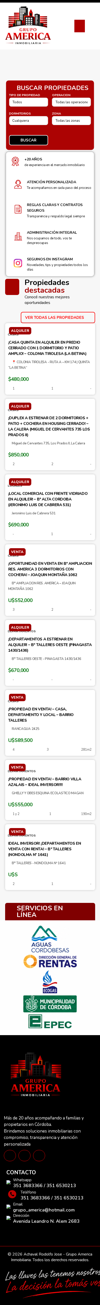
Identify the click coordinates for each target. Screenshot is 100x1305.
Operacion (61, 95)
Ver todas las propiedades (55, 317)
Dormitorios (20, 113)
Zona (56, 113)
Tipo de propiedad (24, 95)
